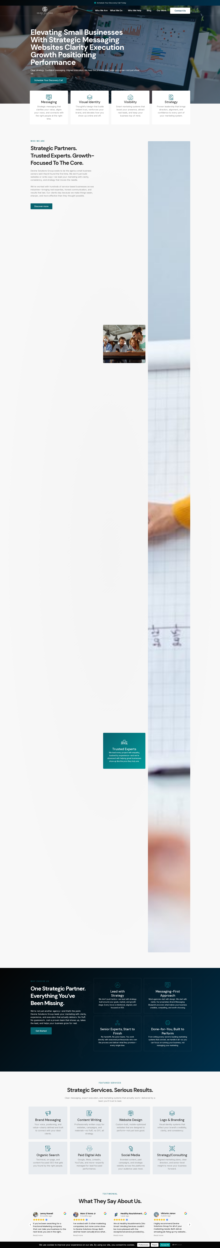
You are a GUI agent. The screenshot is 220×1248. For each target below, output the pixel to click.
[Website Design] (130, 1113)
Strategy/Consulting (172, 1155)
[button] (189, 1224)
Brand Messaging (48, 1120)
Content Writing (89, 1120)
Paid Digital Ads (89, 1155)
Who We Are (101, 10)
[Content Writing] (89, 1113)
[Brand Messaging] (48, 1113)
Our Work (161, 10)
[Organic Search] (48, 1148)
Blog (149, 10)
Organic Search (48, 1155)
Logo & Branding (172, 1120)
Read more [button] (65, 1235)
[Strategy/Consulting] (172, 1148)
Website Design (130, 1120)
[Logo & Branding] (172, 1113)
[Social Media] (130, 1148)
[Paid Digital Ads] (89, 1148)
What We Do (116, 10)
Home (90, 10)
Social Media (130, 1155)
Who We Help (134, 10)
